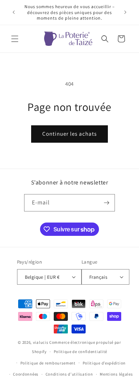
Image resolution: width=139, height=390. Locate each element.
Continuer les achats (69, 133)
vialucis (41, 342)
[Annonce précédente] (14, 12)
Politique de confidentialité (80, 351)
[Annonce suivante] (125, 12)
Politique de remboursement (48, 363)
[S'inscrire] (106, 202)
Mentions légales (116, 374)
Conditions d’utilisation (69, 374)
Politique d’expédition (104, 363)
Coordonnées (26, 374)
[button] (15, 39)
